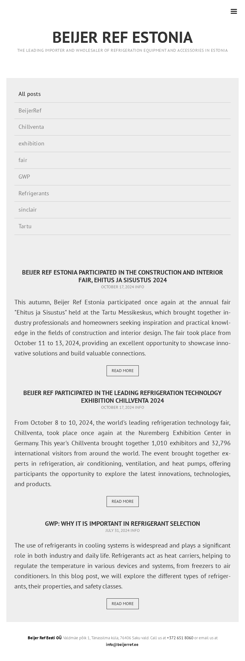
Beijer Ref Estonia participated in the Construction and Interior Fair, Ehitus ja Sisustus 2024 (122, 276)
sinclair (28, 209)
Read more (123, 370)
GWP (24, 176)
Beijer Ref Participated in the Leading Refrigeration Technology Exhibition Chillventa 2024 (122, 397)
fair (23, 160)
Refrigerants (34, 193)
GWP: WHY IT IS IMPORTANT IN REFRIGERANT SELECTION (122, 523)
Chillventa (31, 126)
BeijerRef (30, 110)
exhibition (31, 143)
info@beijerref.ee (122, 644)
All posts (30, 93)
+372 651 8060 (180, 638)
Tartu (25, 226)
